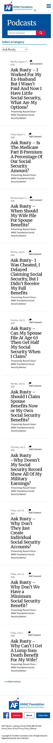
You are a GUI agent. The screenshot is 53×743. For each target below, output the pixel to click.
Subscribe (43, 715)
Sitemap (33, 728)
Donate (16, 715)
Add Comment (36, 63)
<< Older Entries (12, 681)
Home (4, 728)
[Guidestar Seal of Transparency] (38, 10)
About (29, 715)
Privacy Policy (23, 728)
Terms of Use (12, 728)
